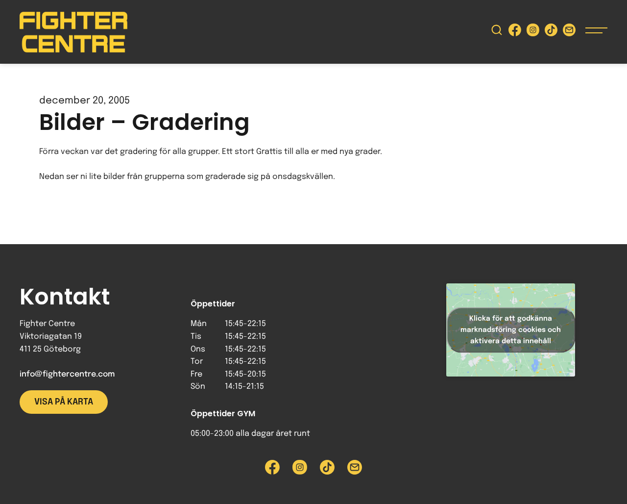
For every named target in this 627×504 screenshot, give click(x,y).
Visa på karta (63, 402)
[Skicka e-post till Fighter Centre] (569, 32)
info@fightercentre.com (67, 374)
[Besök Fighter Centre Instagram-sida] (533, 32)
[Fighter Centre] (73, 32)
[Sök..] (496, 32)
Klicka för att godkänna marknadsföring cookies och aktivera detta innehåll (510, 329)
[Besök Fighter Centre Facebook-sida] (514, 32)
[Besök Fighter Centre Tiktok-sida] (551, 32)
